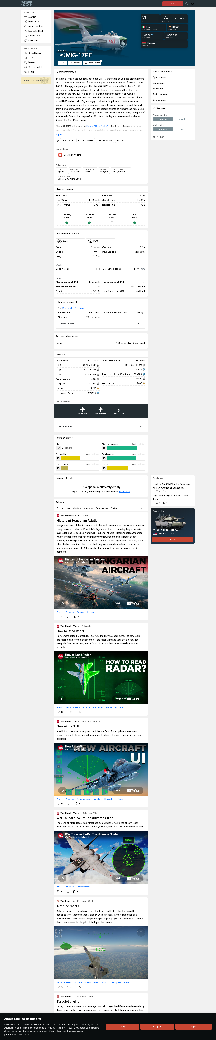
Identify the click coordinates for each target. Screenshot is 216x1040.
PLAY (173, 3)
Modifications (65, 426)
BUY (172, 539)
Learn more (23, 1034)
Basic (182, 129)
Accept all (157, 1026)
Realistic (163, 119)
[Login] (192, 4)
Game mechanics (73, 707)
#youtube (70, 612)
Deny (122, 1026)
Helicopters (98, 707)
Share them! (124, 491)
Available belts (67, 324)
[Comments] (68, 891)
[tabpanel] (100, 318)
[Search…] (187, 4)
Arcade (182, 119)
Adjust (193, 1026)
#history (90, 612)
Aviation (80, 612)
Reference (163, 129)
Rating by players (85, 140)
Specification (67, 140)
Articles (120, 140)
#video (60, 612)
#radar (109, 707)
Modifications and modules (86, 982)
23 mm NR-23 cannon (73, 308)
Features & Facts (105, 140)
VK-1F (97, 252)
